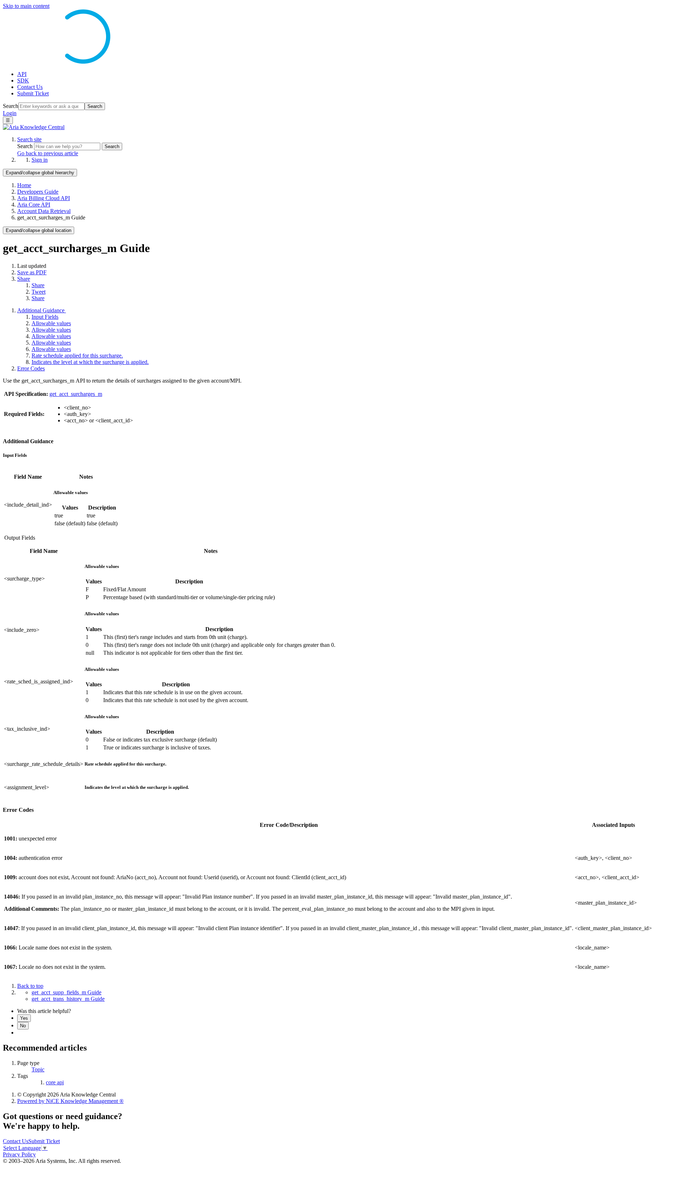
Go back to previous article (47, 153)
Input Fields (45, 317)
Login (9, 113)
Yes (24, 1018)
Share (23, 279)
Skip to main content (26, 6)
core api (55, 1082)
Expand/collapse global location (38, 230)
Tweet (39, 292)
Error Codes (31, 368)
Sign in (40, 160)
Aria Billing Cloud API (43, 198)
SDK (23, 80)
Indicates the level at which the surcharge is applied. (90, 362)
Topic (38, 1069)
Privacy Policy (19, 1154)
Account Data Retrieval (44, 211)
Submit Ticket (33, 93)
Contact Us (30, 87)
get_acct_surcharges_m (75, 394)
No (23, 1025)
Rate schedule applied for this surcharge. (77, 355)
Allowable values (51, 323)
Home (24, 185)
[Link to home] (33, 127)
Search (10, 106)
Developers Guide (37, 192)
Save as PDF (32, 272)
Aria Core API (33, 205)
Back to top (30, 986)
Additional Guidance (41, 310)
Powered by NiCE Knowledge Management (70, 1101)
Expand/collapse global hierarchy (40, 172)
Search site (29, 139)
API (22, 74)
